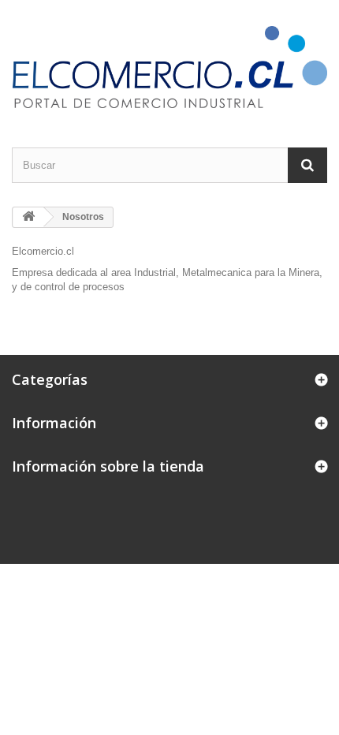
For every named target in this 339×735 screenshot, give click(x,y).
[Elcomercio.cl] (169, 67)
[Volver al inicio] (28, 217)
